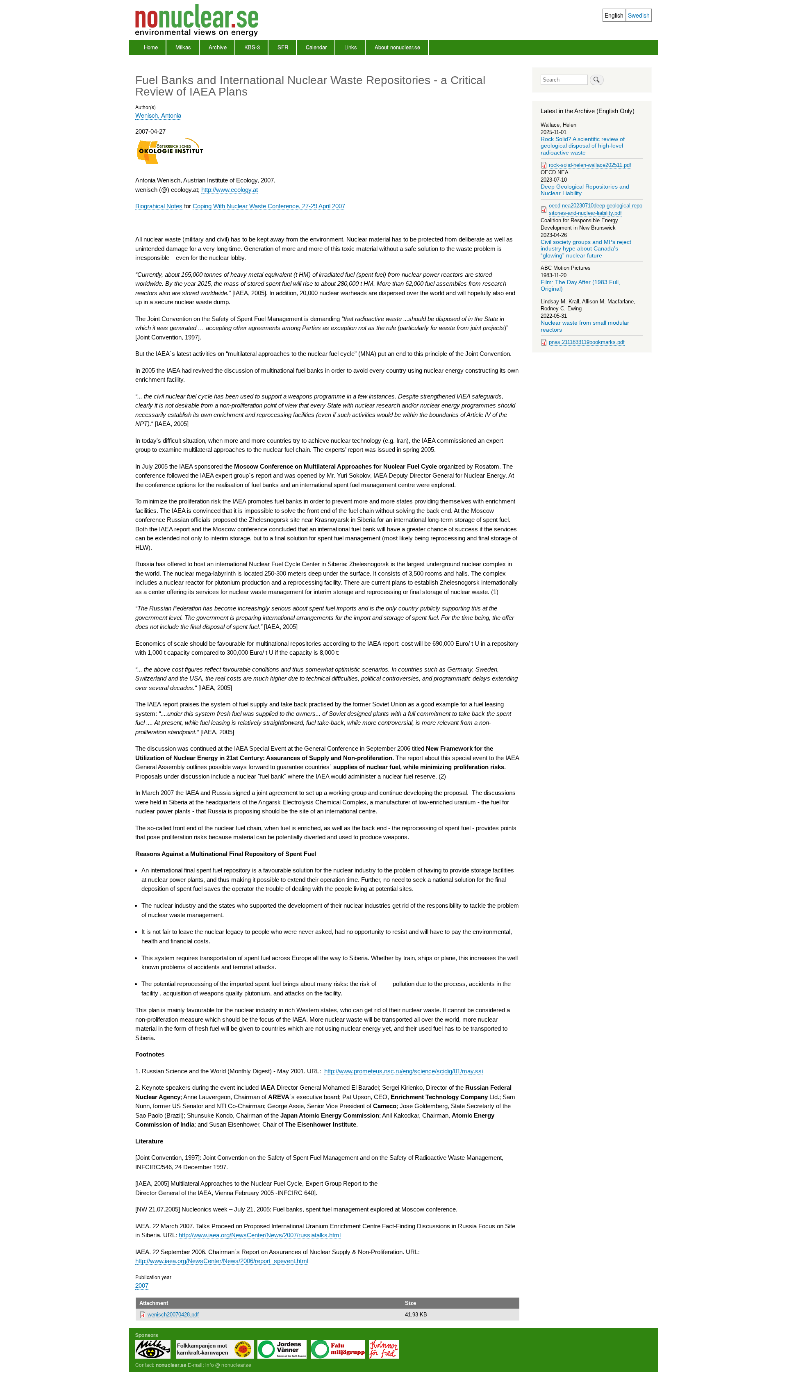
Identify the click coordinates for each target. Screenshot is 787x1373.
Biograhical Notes (158, 206)
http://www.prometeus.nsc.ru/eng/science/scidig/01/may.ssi (403, 1071)
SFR (282, 47)
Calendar (316, 47)
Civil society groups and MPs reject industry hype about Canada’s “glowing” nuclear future (586, 249)
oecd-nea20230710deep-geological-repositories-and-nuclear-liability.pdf (595, 209)
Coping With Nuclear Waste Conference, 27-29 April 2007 (269, 206)
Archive (218, 47)
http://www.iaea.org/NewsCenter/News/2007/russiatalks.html (260, 1235)
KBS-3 (252, 47)
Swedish (639, 15)
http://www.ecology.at (229, 189)
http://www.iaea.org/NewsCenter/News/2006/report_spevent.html (221, 1260)
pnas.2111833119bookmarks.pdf (587, 342)
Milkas (183, 47)
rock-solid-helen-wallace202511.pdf (590, 165)
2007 (141, 1285)
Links (350, 47)
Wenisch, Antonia (158, 115)
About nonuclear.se (397, 47)
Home (151, 47)
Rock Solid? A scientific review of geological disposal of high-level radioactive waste (583, 146)
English (614, 15)
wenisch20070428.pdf (173, 1315)
